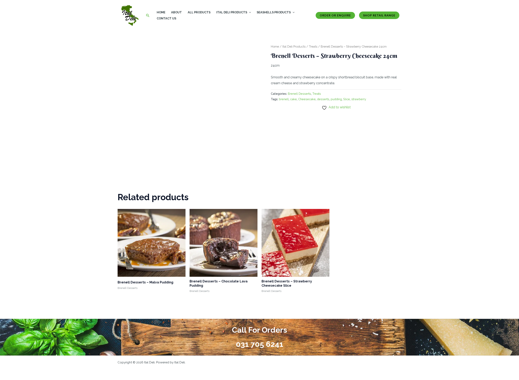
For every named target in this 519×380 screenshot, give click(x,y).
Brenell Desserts (299, 93)
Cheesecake (307, 99)
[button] (148, 15)
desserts (323, 99)
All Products (199, 12)
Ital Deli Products (231, 12)
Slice (346, 99)
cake (293, 99)
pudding (336, 99)
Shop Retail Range (379, 15)
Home (161, 12)
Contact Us (166, 18)
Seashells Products (274, 12)
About (176, 12)
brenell (284, 99)
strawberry (358, 99)
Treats (313, 46)
